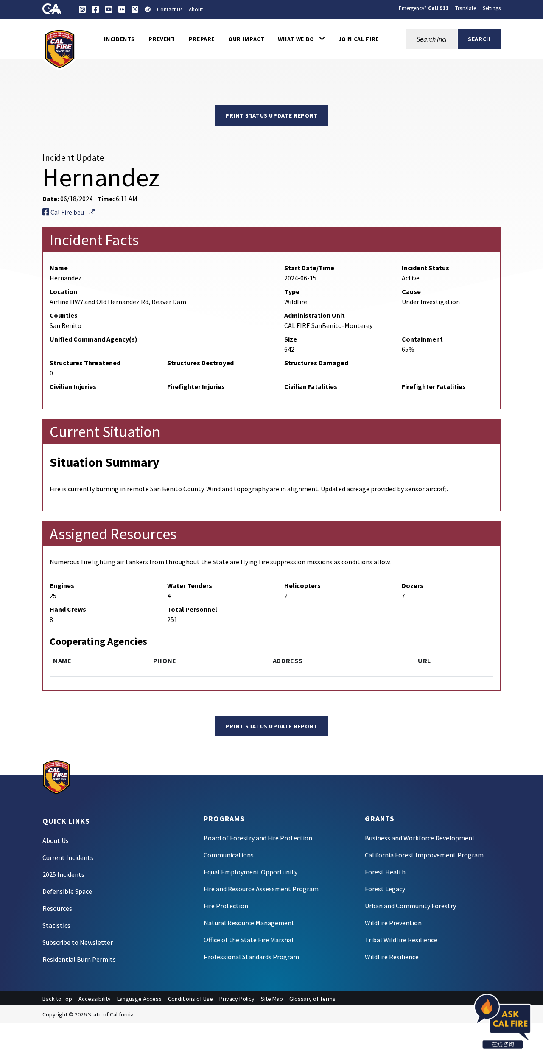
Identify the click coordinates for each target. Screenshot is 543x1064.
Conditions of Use (190, 998)
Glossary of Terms (312, 998)
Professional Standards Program (251, 956)
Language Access (139, 998)
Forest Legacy (385, 889)
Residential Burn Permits (79, 959)
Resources (57, 908)
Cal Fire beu (72, 212)
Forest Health (385, 872)
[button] (301, 39)
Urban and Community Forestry (410, 906)
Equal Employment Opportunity (250, 872)
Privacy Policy (237, 998)
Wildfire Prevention (393, 922)
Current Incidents (67, 857)
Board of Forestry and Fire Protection (258, 838)
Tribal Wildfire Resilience (401, 939)
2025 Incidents (63, 874)
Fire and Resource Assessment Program (261, 889)
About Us (55, 840)
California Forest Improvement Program (424, 855)
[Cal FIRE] (59, 48)
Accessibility (94, 998)
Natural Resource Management (249, 922)
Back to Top (57, 998)
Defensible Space (67, 891)
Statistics (56, 925)
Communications (229, 855)
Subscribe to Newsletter (77, 942)
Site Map (272, 998)
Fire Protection (226, 906)
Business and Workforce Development (420, 838)
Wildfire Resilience (392, 956)
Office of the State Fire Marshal (249, 939)
